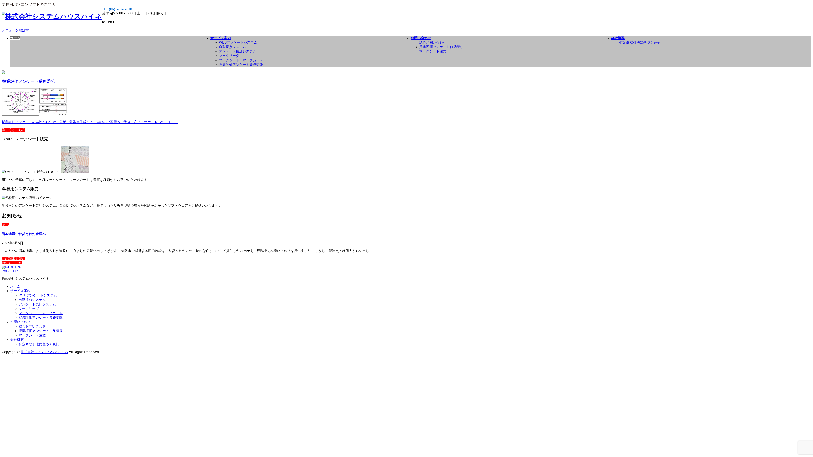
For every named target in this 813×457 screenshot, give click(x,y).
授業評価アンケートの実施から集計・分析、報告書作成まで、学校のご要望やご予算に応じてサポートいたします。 (90, 122)
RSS (5, 225)
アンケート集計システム (237, 51)
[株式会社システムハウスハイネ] (52, 16)
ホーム (15, 286)
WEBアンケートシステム (238, 42)
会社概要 (17, 339)
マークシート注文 (432, 51)
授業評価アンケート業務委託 (241, 64)
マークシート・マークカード (241, 60)
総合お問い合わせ (432, 42)
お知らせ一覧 (12, 263)
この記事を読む (13, 258)
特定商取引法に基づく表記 (639, 42)
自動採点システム (232, 47)
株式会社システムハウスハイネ (44, 352)
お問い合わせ (20, 322)
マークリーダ (229, 56)
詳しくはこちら (13, 130)
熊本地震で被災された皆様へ (24, 234)
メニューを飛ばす (15, 30)
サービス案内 (20, 291)
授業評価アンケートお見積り (441, 47)
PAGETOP (10, 271)
